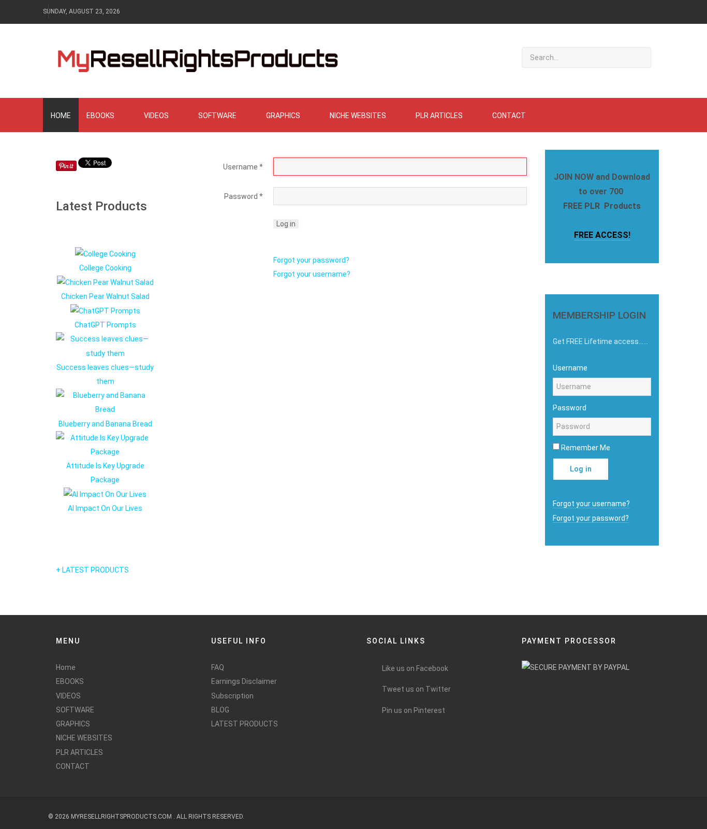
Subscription (232, 696)
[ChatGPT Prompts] (105, 310)
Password (243, 196)
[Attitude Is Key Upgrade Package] (105, 444)
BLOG (220, 710)
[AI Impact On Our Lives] (105, 494)
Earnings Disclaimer (244, 681)
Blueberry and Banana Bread (105, 424)
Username (243, 167)
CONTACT (73, 766)
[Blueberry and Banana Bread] (105, 402)
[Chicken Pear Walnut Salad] (105, 282)
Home (66, 667)
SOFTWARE (75, 710)
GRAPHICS (73, 724)
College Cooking (105, 268)
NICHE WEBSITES (84, 738)
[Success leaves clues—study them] (105, 345)
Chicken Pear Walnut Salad (105, 296)
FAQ (217, 667)
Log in (286, 224)
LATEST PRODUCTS (244, 724)
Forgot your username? (311, 274)
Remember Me (585, 448)
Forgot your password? (311, 260)
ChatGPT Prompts (105, 325)
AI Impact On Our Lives (105, 508)
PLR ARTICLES (79, 752)
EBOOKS (70, 681)
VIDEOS (68, 696)
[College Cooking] (105, 253)
